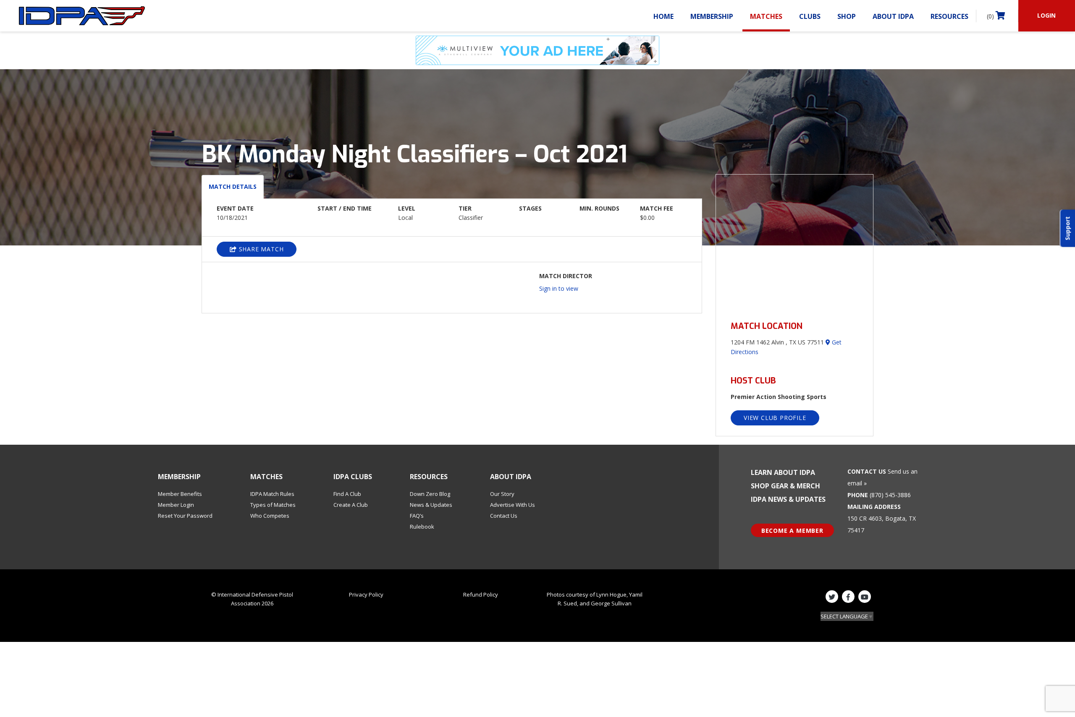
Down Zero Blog (430, 494)
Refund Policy (480, 594)
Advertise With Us (512, 504)
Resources (949, 16)
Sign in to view (558, 288)
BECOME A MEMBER (792, 530)
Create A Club (350, 504)
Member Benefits (180, 494)
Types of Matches (273, 504)
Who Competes (269, 515)
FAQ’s (417, 515)
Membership (711, 16)
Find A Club (347, 494)
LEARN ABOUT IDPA (783, 472)
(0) (991, 16)
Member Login (176, 504)
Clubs (810, 16)
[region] (794, 243)
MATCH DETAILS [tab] (233, 186)
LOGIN (1046, 15)
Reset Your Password (185, 515)
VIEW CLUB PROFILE (775, 418)
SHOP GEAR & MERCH (785, 485)
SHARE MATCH (260, 249)
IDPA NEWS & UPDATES (788, 499)
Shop (846, 16)
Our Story (502, 494)
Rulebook (422, 526)
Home (663, 16)
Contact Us (503, 515)
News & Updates (431, 504)
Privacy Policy (366, 594)
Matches (766, 16)
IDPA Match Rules (272, 494)
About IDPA (893, 16)
